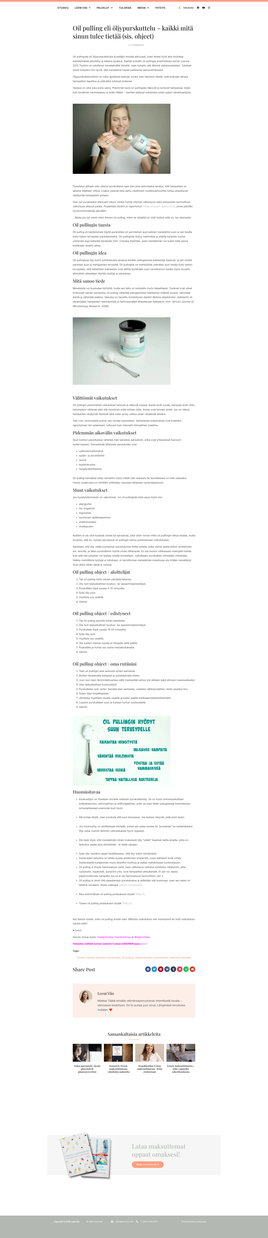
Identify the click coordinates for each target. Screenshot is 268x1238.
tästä (144, 943)
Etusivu (63, 7)
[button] (148, 969)
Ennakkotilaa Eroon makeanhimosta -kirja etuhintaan (149, 1068)
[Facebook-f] (198, 8)
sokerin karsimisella (130, 884)
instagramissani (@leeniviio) (158, 206)
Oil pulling (128, 957)
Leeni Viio (81, 7)
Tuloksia (125, 7)
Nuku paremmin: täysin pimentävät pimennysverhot (87, 1068)
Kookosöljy (113, 957)
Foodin (81, 957)
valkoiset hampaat (180, 957)
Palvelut (103, 7)
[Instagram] (209, 8)
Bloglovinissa (142, 937)
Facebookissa (123, 937)
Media (142, 7)
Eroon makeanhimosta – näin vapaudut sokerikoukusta (181, 1068)
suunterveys (161, 957)
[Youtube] (203, 8)
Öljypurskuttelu (143, 957)
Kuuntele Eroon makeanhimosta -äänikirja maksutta (118, 1068)
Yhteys (160, 7)
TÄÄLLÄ (140, 894)
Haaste (90, 957)
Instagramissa (105, 937)
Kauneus (101, 957)
